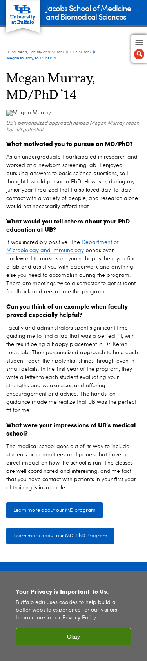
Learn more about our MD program (54, 510)
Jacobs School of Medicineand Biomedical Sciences (88, 12)
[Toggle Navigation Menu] (139, 49)
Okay (73, 637)
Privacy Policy (79, 618)
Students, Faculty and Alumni (38, 52)
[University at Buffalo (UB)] (23, 12)
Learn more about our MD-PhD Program (60, 535)
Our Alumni (80, 52)
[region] (73, 616)
